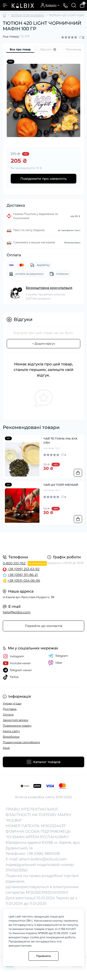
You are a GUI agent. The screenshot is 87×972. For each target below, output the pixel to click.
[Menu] (5, 5)
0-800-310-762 (14, 563)
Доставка (9, 709)
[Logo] (22, 5)
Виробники (11, 736)
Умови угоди (12, 703)
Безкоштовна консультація (49, 288)
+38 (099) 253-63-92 (23, 569)
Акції (6, 747)
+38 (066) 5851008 (43, 853)
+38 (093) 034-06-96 (23, 580)
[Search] (73, 5)
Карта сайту (11, 731)
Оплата (8, 714)
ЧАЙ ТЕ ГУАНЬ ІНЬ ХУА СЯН (60, 440)
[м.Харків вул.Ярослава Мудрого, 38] (43, 543)
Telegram (61, 655)
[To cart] (78, 473)
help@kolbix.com (17, 612)
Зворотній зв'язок (15, 720)
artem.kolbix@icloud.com (43, 859)
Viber (58, 662)
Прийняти (43, 956)
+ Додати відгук (43, 343)
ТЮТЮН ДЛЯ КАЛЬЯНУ (27, 15)
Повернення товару (17, 725)
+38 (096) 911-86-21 (23, 575)
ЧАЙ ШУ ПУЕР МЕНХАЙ (60, 484)
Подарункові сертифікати (21, 742)
